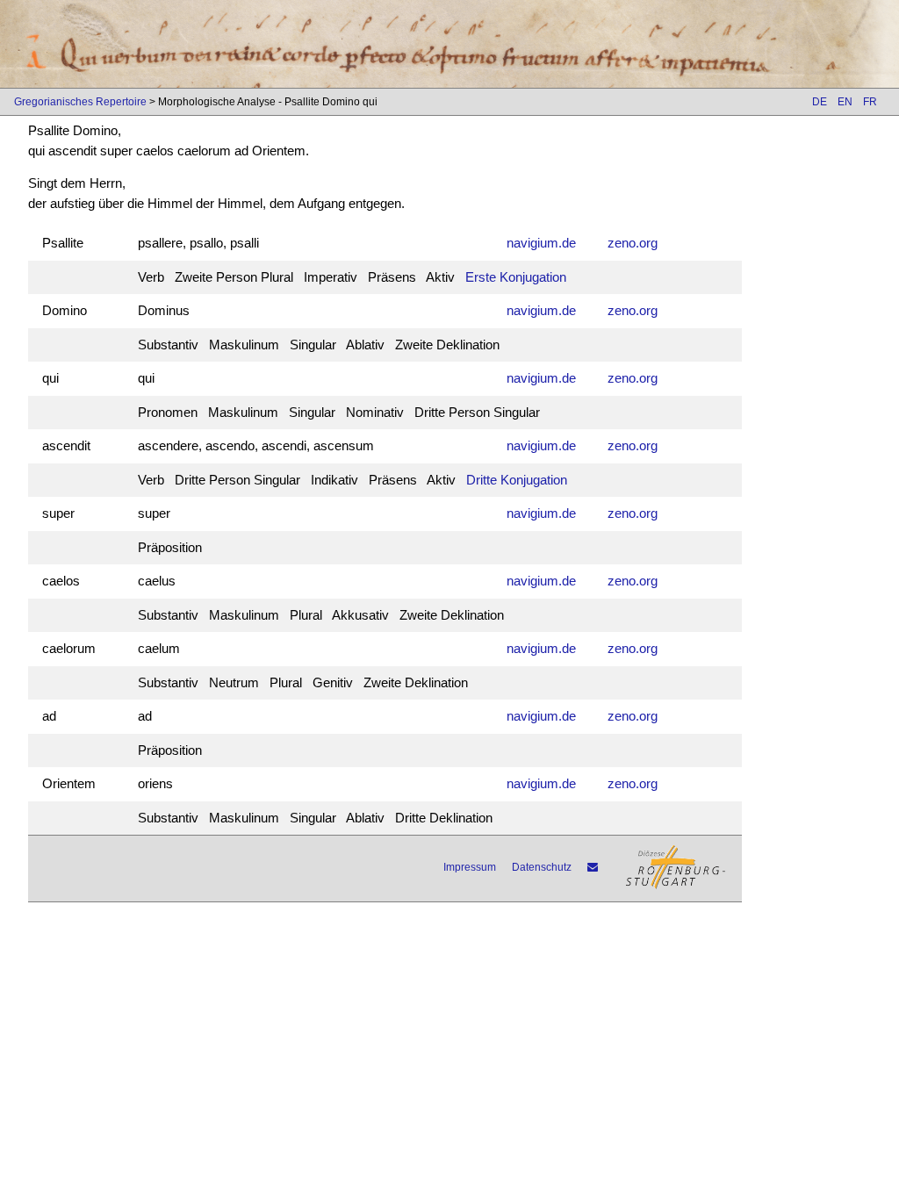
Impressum (469, 867)
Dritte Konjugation (516, 479)
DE (819, 102)
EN (845, 102)
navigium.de (541, 242)
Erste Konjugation (515, 276)
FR (870, 102)
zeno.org (633, 242)
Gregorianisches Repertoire (80, 102)
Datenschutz (542, 867)
